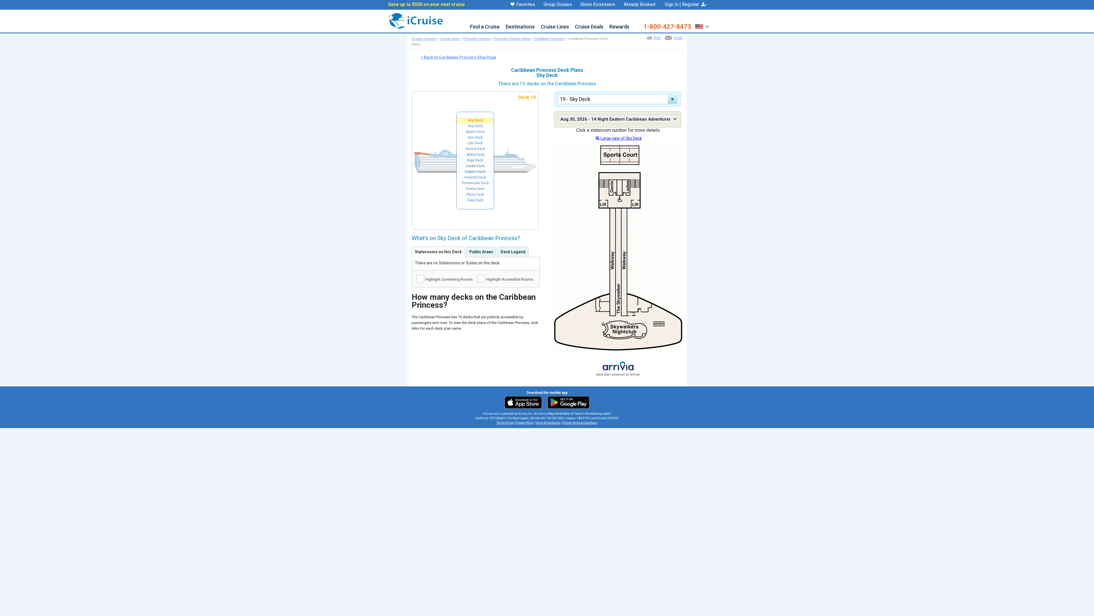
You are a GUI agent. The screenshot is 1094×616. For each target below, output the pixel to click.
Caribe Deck (475, 166)
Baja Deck (475, 160)
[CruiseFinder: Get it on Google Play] (567, 402)
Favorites (525, 4)
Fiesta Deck (475, 189)
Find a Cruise (485, 27)
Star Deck (475, 126)
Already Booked (639, 4)
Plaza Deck (475, 194)
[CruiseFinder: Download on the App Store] (525, 402)
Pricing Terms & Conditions (579, 422)
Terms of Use (505, 422)
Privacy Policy (524, 422)
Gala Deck (475, 200)
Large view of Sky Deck (621, 138)
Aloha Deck (475, 155)
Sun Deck (475, 137)
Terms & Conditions (547, 422)
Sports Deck (475, 132)
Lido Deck (475, 143)
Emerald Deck (475, 177)
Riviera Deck (475, 149)
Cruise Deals (589, 27)
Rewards (619, 27)
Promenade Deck (475, 183)
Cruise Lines (555, 27)
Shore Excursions (597, 4)
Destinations (520, 27)
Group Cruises (558, 4)
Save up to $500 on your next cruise (426, 4)
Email (677, 38)
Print (657, 38)
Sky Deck (475, 120)
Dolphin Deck (475, 172)
